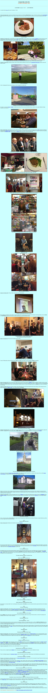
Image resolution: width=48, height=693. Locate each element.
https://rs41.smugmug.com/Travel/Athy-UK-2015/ (24, 690)
